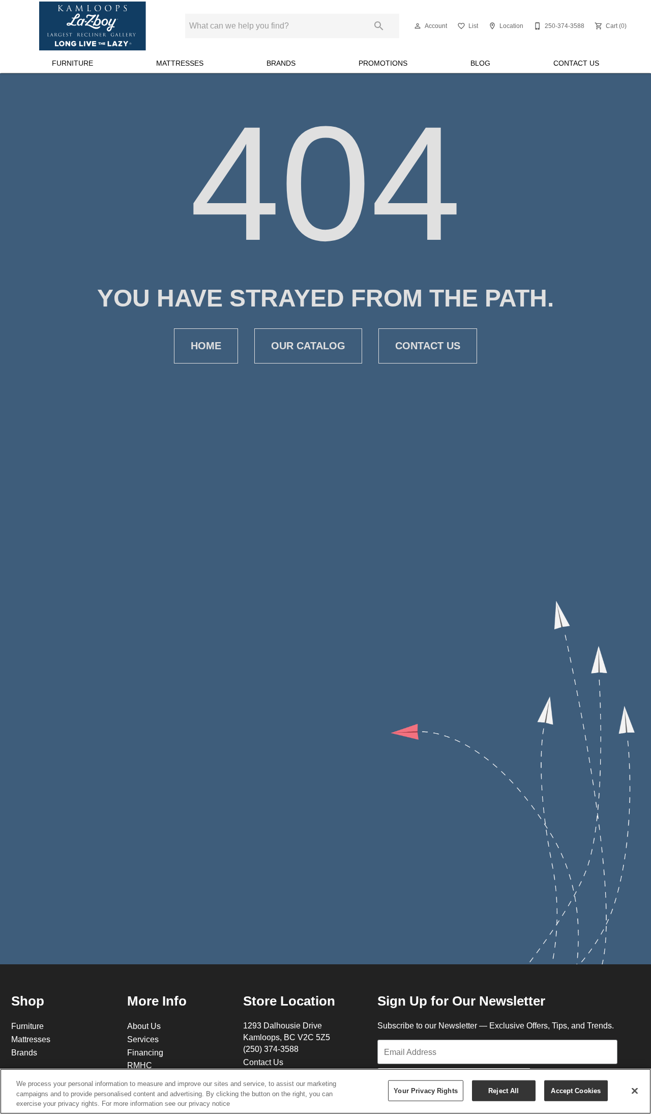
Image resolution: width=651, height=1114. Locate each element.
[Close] (635, 1090)
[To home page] (92, 26)
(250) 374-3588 (271, 1048)
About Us (144, 1026)
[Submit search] (379, 26)
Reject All (503, 1090)
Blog (480, 63)
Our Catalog (308, 346)
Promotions (383, 63)
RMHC (139, 1065)
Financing (145, 1052)
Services (143, 1039)
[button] (417, 26)
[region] (325, 1091)
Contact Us (576, 63)
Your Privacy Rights (425, 1090)
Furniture (72, 63)
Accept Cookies (576, 1090)
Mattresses (179, 63)
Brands (281, 63)
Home (206, 346)
